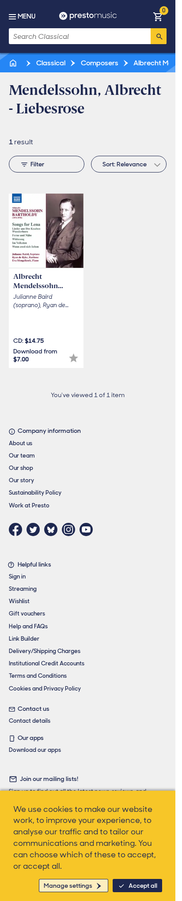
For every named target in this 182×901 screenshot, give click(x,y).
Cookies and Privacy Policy (45, 688)
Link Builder (24, 638)
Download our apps (35, 750)
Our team (22, 455)
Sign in (17, 576)
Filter (37, 164)
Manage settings (68, 886)
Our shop (21, 468)
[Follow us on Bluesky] (53, 529)
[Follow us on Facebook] (18, 529)
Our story (21, 480)
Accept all (143, 886)
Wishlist (19, 601)
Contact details (29, 721)
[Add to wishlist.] (73, 358)
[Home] (14, 63)
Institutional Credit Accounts (46, 663)
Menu (26, 16)
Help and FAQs (28, 626)
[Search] (159, 36)
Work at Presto (29, 505)
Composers (99, 63)
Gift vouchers (27, 613)
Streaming (23, 589)
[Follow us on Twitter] (35, 529)
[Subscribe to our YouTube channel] (88, 529)
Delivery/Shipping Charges (44, 651)
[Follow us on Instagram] (71, 529)
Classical (50, 63)
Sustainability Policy (35, 492)
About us (20, 443)
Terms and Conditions (38, 676)
